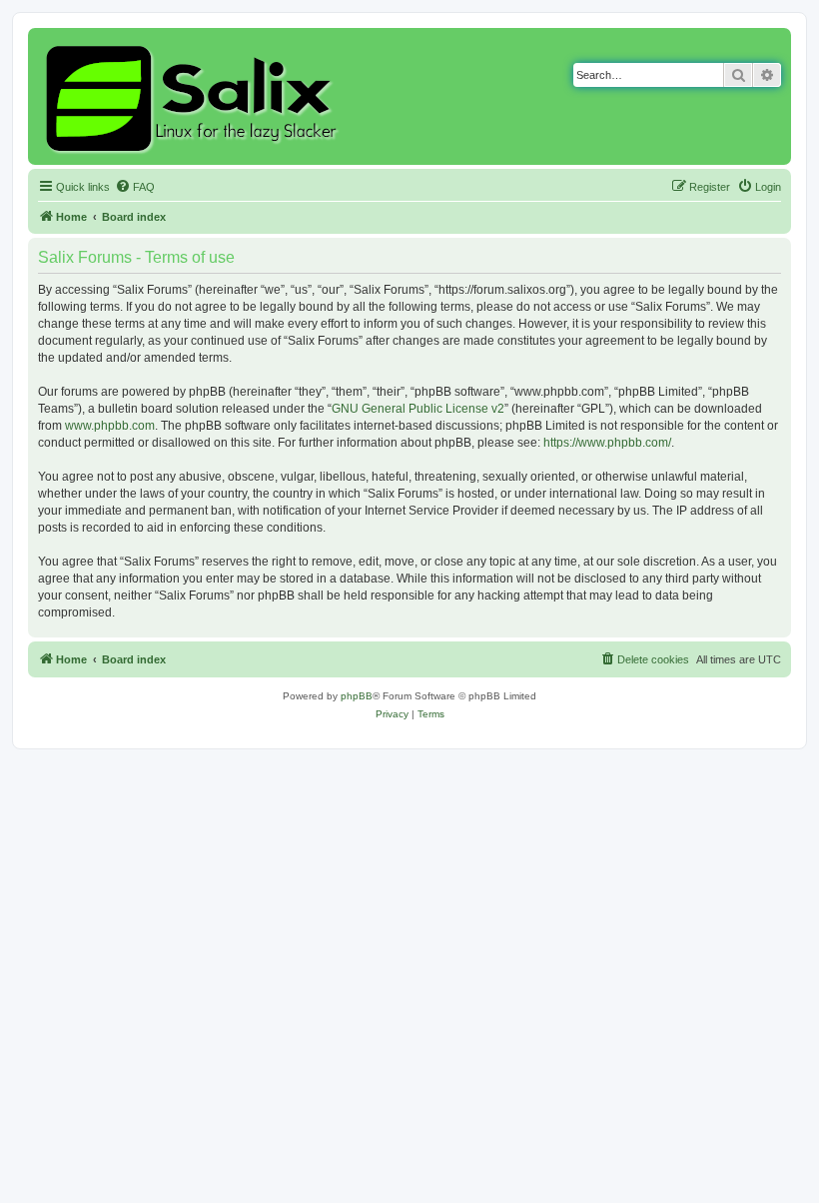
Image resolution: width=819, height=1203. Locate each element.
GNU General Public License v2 (418, 409)
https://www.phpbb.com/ (607, 443)
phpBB (357, 695)
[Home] (194, 96)
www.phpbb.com (110, 426)
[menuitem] (135, 187)
